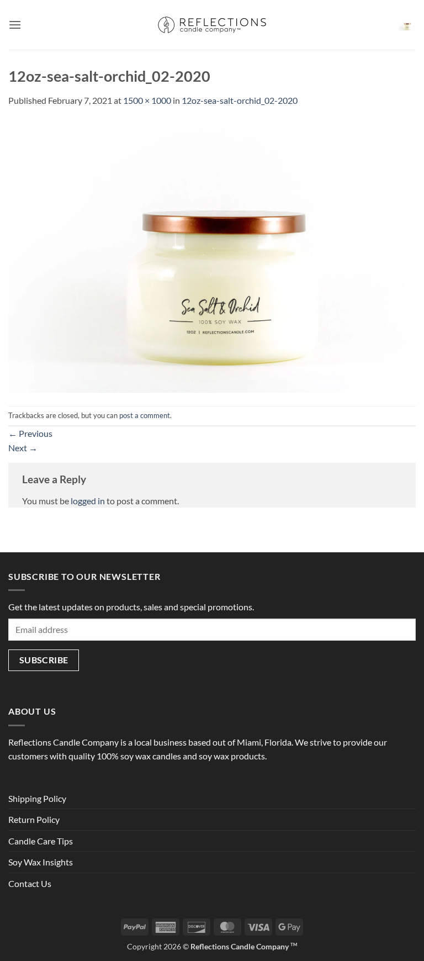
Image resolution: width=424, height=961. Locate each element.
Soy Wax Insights (40, 862)
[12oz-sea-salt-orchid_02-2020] (212, 255)
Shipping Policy (37, 798)
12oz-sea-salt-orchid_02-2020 (240, 100)
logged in (88, 500)
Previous (30, 433)
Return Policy (34, 819)
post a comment (144, 415)
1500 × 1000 (147, 100)
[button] (15, 24)
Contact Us (29, 883)
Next (23, 447)
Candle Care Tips (40, 841)
